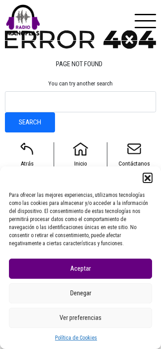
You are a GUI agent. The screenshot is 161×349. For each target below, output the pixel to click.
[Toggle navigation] (145, 20)
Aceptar (80, 268)
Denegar (80, 293)
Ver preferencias (80, 318)
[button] (147, 177)
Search (30, 122)
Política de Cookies (76, 338)
